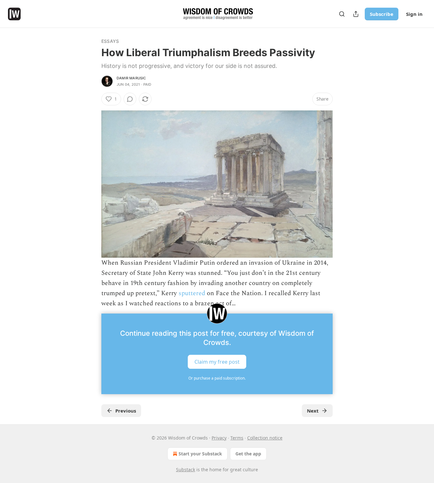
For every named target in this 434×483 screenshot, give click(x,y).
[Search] (342, 14)
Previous (125, 410)
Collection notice (264, 438)
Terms (236, 438)
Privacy (219, 438)
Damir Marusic (131, 78)
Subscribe (381, 14)
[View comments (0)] (130, 99)
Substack (185, 469)
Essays (110, 41)
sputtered (192, 293)
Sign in (414, 14)
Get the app (248, 454)
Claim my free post (217, 361)
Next (313, 410)
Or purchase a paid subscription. (217, 378)
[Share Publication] (355, 14)
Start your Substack (200, 454)
